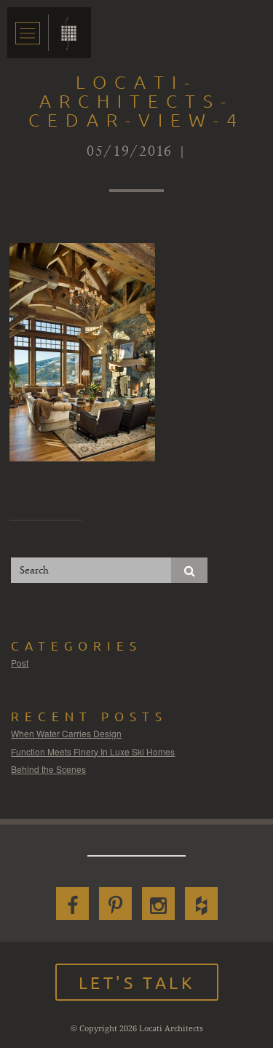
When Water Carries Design (66, 733)
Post (19, 662)
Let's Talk (137, 982)
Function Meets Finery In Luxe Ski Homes (93, 751)
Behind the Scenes (48, 769)
